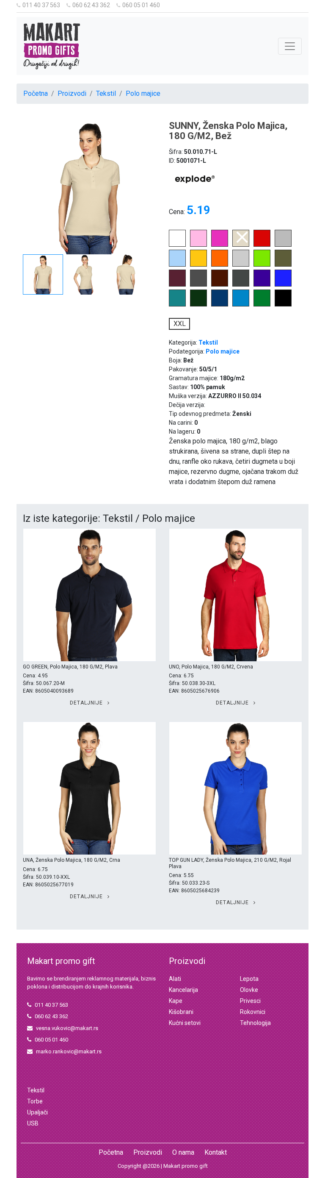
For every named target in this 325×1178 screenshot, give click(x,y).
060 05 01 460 (141, 5)
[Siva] (283, 244)
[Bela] (177, 244)
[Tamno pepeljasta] (240, 284)
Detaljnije (87, 703)
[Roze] (198, 244)
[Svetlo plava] (177, 264)
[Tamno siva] (198, 284)
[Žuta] (198, 264)
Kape (175, 1000)
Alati (175, 978)
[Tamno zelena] (198, 304)
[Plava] (219, 304)
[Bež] (240, 244)
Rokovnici (252, 1011)
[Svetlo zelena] (261, 264)
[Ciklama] (219, 244)
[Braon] (219, 284)
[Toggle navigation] (290, 46)
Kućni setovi (185, 1022)
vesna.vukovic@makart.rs (67, 1028)
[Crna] (283, 304)
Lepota (249, 978)
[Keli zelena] (261, 304)
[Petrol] (177, 304)
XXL (180, 324)
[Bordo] (177, 284)
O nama (183, 1152)
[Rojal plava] (283, 284)
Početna (35, 93)
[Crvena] (261, 244)
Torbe (35, 1101)
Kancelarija (183, 989)
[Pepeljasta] (240, 264)
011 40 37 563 (41, 5)
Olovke (249, 989)
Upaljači (37, 1112)
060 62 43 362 (91, 5)
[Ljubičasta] (261, 284)
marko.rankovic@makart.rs (69, 1051)
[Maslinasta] (283, 264)
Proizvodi (72, 93)
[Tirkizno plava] (240, 304)
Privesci (250, 1000)
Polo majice (143, 93)
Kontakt (215, 1152)
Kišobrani (181, 1011)
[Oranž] (219, 264)
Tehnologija (255, 1022)
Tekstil (106, 93)
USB (33, 1123)
